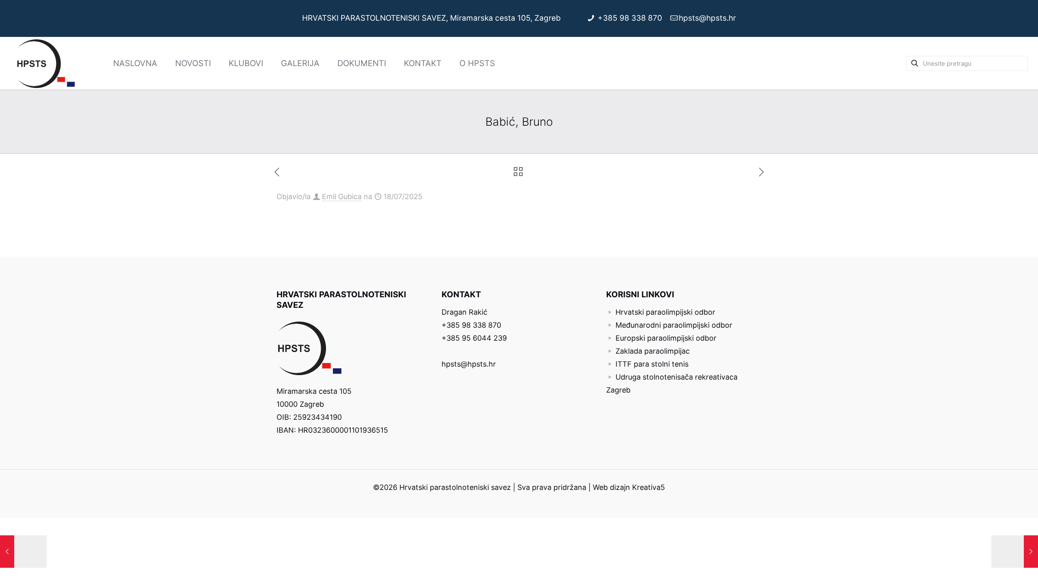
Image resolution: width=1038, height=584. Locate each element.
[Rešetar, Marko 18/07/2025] (23, 551)
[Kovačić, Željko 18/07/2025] (1014, 551)
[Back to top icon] (999, 567)
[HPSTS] (46, 63)
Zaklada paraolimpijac (653, 351)
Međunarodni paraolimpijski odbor (674, 325)
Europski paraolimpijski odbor (666, 338)
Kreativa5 (648, 487)
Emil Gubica (342, 196)
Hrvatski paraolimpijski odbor (665, 312)
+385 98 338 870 (631, 18)
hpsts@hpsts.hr (707, 18)
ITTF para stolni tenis (652, 364)
